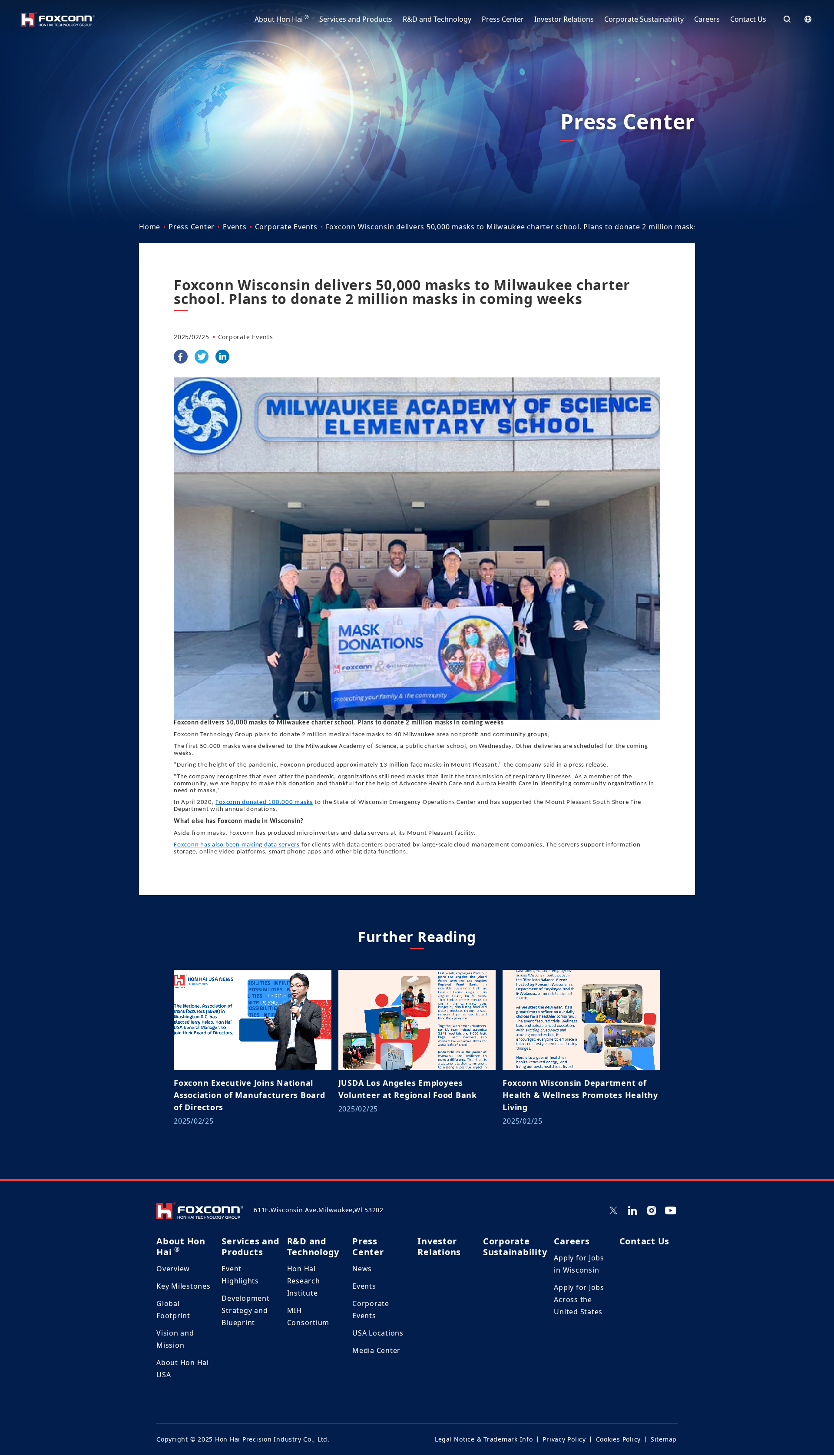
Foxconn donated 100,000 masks (264, 802)
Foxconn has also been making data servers (237, 845)
